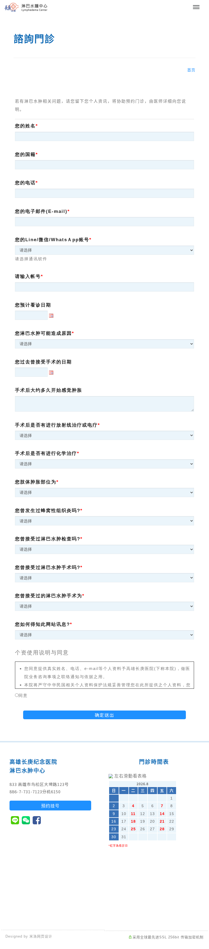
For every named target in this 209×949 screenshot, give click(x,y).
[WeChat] (25, 820)
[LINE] (15, 820)
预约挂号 (50, 805)
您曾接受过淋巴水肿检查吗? (47, 538)
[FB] (36, 820)
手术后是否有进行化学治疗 (46, 453)
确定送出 (104, 715)
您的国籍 (25, 154)
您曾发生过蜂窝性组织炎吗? (47, 510)
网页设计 (44, 936)
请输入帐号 (28, 276)
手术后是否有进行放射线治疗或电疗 (56, 425)
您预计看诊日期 (33, 305)
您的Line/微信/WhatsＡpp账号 (52, 239)
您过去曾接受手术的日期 (43, 362)
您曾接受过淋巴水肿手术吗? (47, 567)
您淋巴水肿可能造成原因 (43, 333)
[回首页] (25, 7)
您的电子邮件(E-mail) (41, 211)
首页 (191, 70)
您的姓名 (25, 125)
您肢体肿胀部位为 (35, 482)
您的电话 (25, 182)
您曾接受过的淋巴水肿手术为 (48, 595)
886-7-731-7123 (26, 791)
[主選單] (196, 7)
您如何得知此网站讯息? (42, 624)
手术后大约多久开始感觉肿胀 (48, 390)
